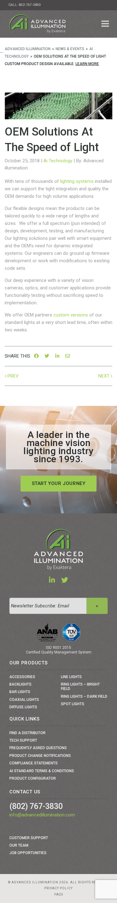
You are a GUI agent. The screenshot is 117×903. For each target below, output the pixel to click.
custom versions (70, 315)
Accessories (22, 677)
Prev (13, 376)
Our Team (18, 845)
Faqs (58, 894)
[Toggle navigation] (105, 24)
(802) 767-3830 (36, 806)
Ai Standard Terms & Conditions (41, 771)
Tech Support (23, 740)
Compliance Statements (33, 763)
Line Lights (71, 677)
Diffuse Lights (23, 707)
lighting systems (77, 181)
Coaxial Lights (24, 699)
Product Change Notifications (40, 755)
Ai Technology (57, 161)
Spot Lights (72, 704)
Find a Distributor (27, 733)
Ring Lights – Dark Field (84, 696)
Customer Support (28, 838)
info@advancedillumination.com (42, 815)
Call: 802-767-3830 (24, 5)
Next (104, 376)
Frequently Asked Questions (38, 748)
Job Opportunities (27, 853)
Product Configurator (32, 778)
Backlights (20, 684)
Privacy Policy (58, 888)
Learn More (87, 64)
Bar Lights (19, 692)
